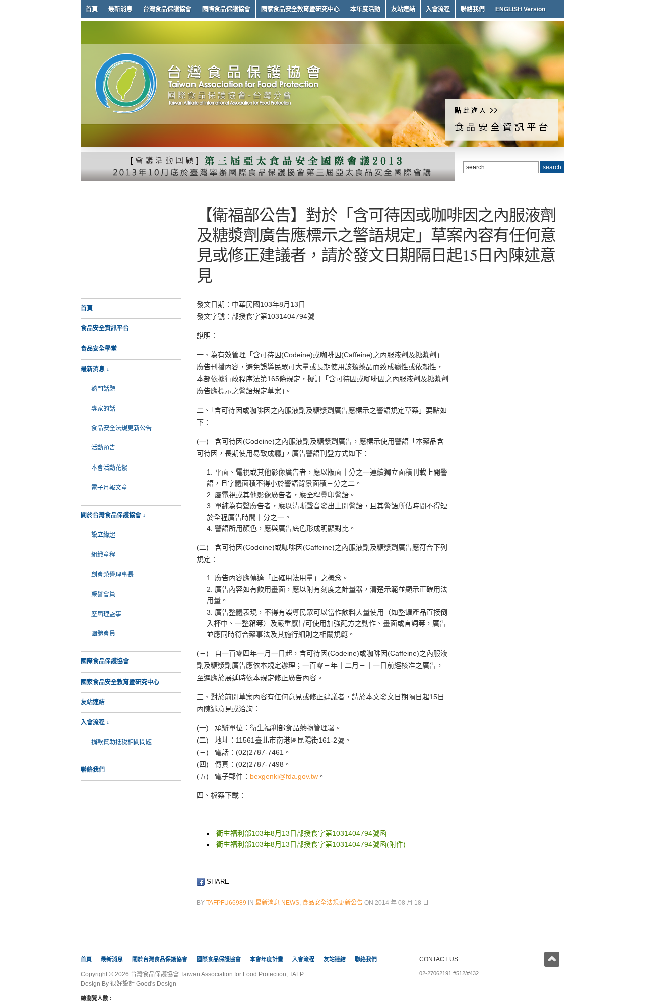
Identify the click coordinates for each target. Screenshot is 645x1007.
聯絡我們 (473, 9)
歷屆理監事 (106, 614)
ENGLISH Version (520, 9)
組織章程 (103, 554)
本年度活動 (365, 9)
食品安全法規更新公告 (121, 428)
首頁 (92, 9)
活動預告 (103, 447)
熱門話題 (103, 388)
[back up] (551, 959)
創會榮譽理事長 (112, 574)
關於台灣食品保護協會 (159, 959)
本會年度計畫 (266, 959)
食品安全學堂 (99, 348)
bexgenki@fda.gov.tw (284, 776)
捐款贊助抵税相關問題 (121, 742)
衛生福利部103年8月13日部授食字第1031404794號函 (301, 833)
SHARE (217, 881)
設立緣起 (103, 535)
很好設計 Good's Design (143, 983)
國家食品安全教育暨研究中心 (300, 9)
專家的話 (103, 408)
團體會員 (103, 633)
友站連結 (403, 9)
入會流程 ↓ (95, 722)
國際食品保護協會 (226, 9)
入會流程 (438, 9)
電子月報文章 (109, 487)
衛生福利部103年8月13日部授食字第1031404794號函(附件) (311, 844)
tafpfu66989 (226, 902)
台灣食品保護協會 (167, 9)
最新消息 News (277, 902)
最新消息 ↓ (95, 369)
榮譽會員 (103, 594)
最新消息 (120, 9)
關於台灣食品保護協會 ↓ (113, 515)
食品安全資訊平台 (105, 328)
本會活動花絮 (109, 468)
